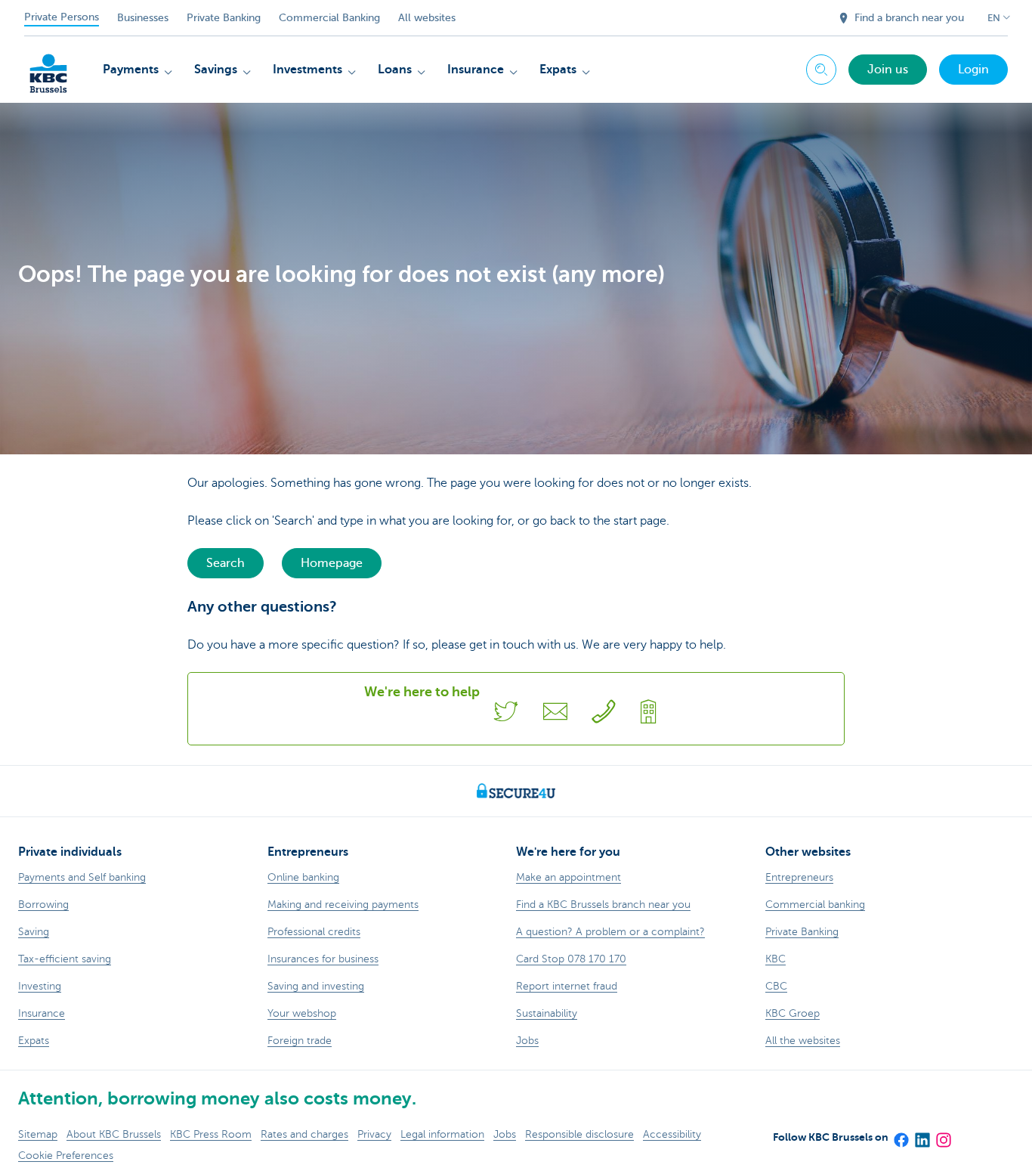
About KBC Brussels (113, 1134)
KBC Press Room (211, 1134)
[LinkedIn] (922, 1135)
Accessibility (672, 1134)
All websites (427, 17)
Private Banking (224, 17)
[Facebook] (900, 1135)
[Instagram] (943, 1135)
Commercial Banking (329, 17)
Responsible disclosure (579, 1134)
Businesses (142, 17)
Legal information (442, 1134)
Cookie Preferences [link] (65, 1155)
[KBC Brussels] (48, 68)
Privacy (374, 1134)
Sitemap (37, 1134)
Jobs (504, 1134)
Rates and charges (304, 1134)
